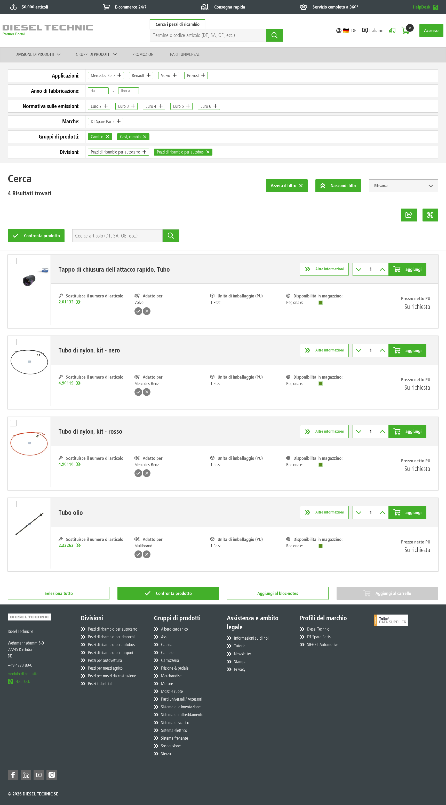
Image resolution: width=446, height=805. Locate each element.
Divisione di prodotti (34, 54)
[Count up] (382, 269)
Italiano (376, 30)
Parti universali (185, 54)
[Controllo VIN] (392, 30)
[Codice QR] (430, 215)
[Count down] (359, 269)
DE (353, 30)
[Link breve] (409, 215)
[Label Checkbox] (16, 262)
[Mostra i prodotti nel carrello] (405, 30)
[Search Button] (274, 35)
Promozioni (143, 54)
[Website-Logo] (48, 30)
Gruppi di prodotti (93, 54)
